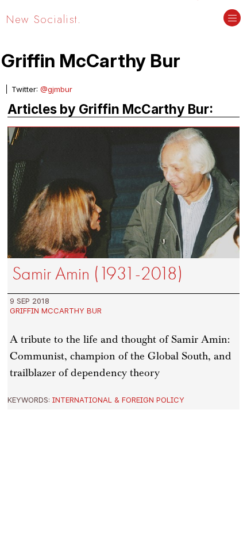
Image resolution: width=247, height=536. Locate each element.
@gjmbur (56, 89)
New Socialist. (43, 19)
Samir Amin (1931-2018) (97, 273)
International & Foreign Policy (118, 399)
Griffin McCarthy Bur (56, 310)
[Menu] (232, 19)
